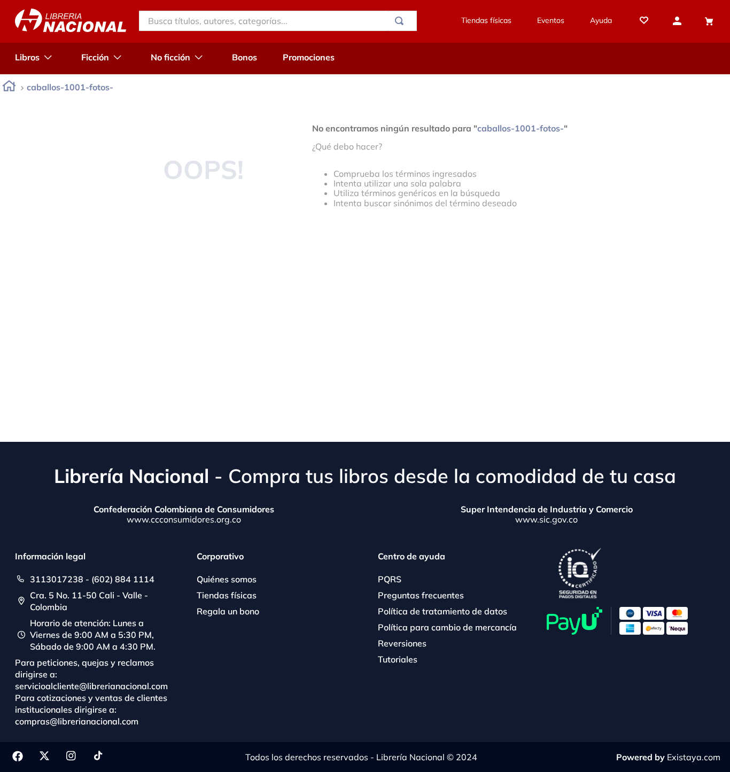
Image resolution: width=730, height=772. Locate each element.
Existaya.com (693, 757)
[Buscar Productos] (401, 20)
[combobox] (278, 21)
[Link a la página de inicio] (9, 88)
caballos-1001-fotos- (70, 87)
